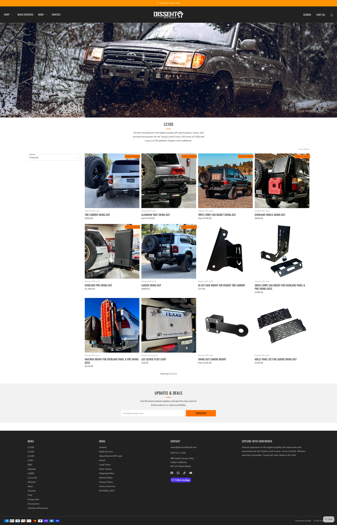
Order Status (105, 469)
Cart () (320, 14)
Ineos (30, 486)
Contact (56, 14)
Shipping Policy (106, 473)
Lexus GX (32, 477)
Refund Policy (105, 477)
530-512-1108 (177, 452)
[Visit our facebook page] (172, 473)
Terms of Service (107, 486)
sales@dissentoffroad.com (183, 447)
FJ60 (30, 464)
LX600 (31, 473)
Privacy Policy (106, 482)
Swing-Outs (33, 499)
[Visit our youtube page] (191, 473)
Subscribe (201, 413)
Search (307, 14)
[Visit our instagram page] (178, 473)
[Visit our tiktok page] (184, 473)
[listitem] (168, 3)
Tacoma (32, 490)
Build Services (25, 14)
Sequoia (32, 469)
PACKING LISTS (107, 490)
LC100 (31, 456)
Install (102, 460)
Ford (30, 495)
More (41, 14)
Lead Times (105, 464)
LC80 (30, 460)
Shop (6, 14)
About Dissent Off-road (110, 456)
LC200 (31, 451)
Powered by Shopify (303, 521)
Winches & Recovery (38, 508)
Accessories (33, 503)
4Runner (32, 482)
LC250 (31, 447)
